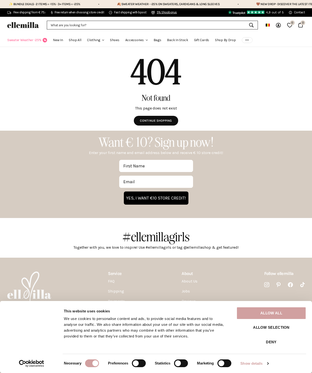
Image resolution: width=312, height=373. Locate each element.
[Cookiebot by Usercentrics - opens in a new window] (31, 363)
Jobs (186, 291)
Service (114, 273)
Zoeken (251, 25)
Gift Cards (201, 40)
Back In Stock (177, 40)
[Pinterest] (278, 284)
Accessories (134, 40)
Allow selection (271, 327)
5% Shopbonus (167, 12)
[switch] (139, 363)
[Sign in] (278, 25)
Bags (157, 40)
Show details (251, 363)
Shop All (75, 40)
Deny (271, 342)
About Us (189, 281)
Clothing (93, 40)
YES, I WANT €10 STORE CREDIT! (156, 198)
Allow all (271, 313)
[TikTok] (302, 284)
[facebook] (290, 284)
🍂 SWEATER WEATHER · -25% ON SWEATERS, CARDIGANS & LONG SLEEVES (158, 4)
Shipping (116, 291)
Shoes (114, 40)
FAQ (111, 281)
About (187, 273)
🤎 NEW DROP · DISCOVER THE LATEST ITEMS (277, 4)
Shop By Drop (225, 40)
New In (58, 40)
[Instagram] (266, 284)
